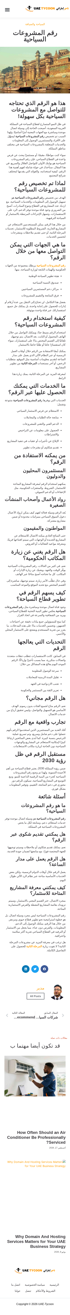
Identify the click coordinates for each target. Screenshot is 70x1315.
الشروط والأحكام (45, 1290)
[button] (7, 9)
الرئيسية (54, 1284)
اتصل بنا (15, 1284)
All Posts (35, 996)
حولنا (17, 1290)
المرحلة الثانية (34, 946)
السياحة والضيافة (35, 24)
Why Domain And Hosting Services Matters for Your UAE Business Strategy (36, 1241)
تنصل (28, 1290)
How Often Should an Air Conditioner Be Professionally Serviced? (36, 1137)
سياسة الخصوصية (35, 1284)
